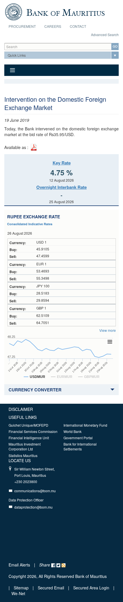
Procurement (22, 26)
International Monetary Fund (85, 425)
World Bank (73, 431)
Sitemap (22, 588)
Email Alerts (19, 565)
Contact (78, 26)
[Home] (54, 11)
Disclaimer (21, 409)
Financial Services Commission (33, 431)
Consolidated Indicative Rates (29, 224)
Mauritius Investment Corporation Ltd (25, 446)
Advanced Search (105, 34)
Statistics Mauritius (23, 455)
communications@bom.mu (35, 490)
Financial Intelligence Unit (29, 437)
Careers (52, 26)
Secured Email (51, 588)
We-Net (18, 593)
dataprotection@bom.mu (33, 507)
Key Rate (62, 163)
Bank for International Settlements (80, 446)
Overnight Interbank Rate (61, 187)
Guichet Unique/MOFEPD (28, 425)
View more (107, 330)
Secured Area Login (91, 588)
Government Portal (78, 437)
